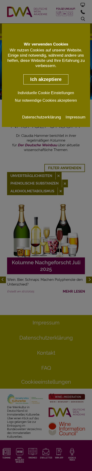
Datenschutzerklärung (41, 117)
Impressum (75, 117)
